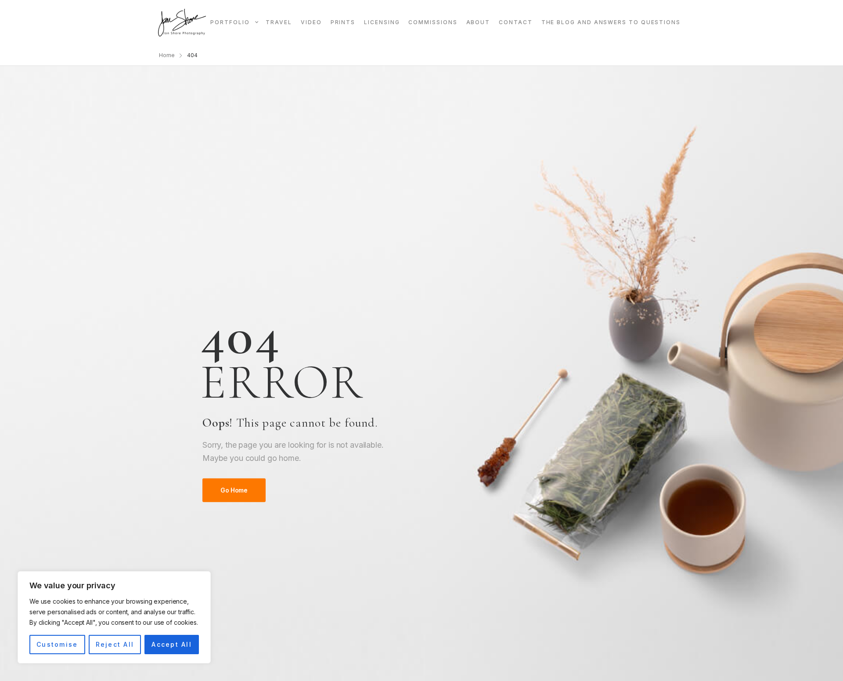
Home (167, 55)
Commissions (432, 22)
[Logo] (182, 22)
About (478, 22)
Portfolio (229, 22)
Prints (343, 22)
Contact (515, 22)
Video (311, 22)
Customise (57, 644)
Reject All (115, 644)
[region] (114, 617)
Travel (279, 22)
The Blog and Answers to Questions (611, 22)
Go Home (234, 490)
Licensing (382, 22)
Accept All (171, 644)
